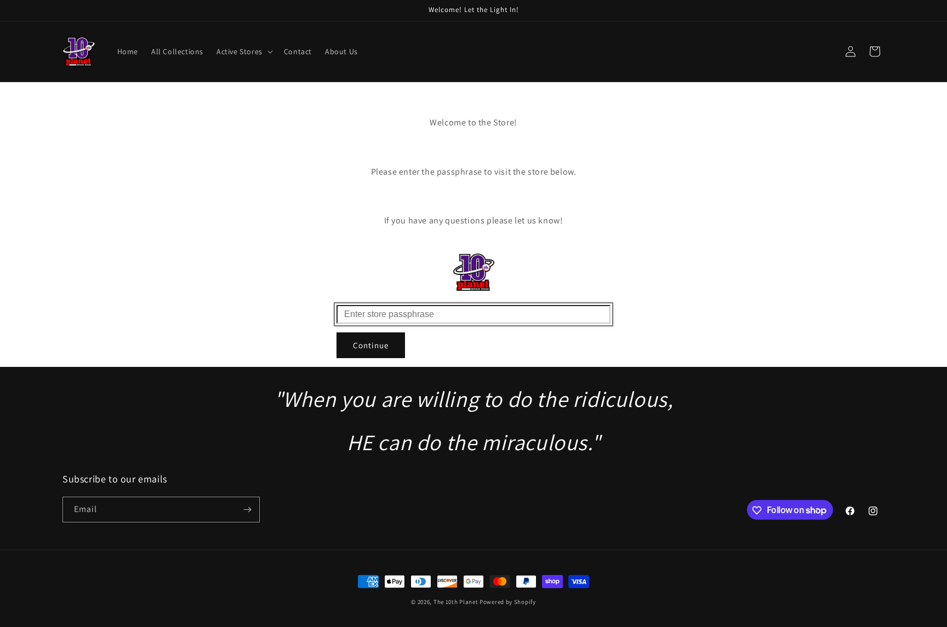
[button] (243, 51)
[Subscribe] (247, 509)
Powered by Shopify (508, 602)
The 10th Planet (455, 602)
